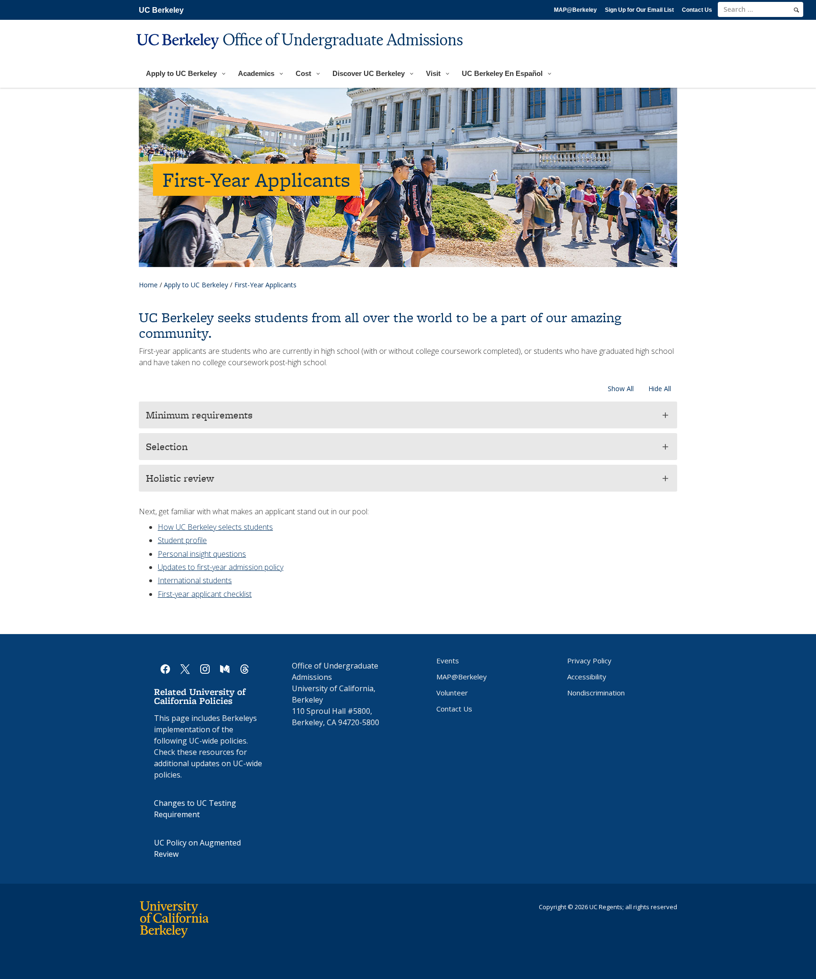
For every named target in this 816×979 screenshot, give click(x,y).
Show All (621, 388)
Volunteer (452, 692)
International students (195, 580)
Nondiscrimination (596, 692)
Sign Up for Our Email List (639, 10)
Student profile (182, 540)
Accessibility (586, 676)
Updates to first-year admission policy (220, 567)
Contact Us (697, 10)
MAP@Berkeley (575, 10)
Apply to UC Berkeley (196, 284)
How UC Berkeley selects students (215, 527)
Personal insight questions (202, 554)
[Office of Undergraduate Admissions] (301, 55)
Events (447, 660)
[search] (796, 10)
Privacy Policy (589, 660)
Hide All (659, 388)
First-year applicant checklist (205, 594)
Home (148, 284)
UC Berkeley (161, 10)
